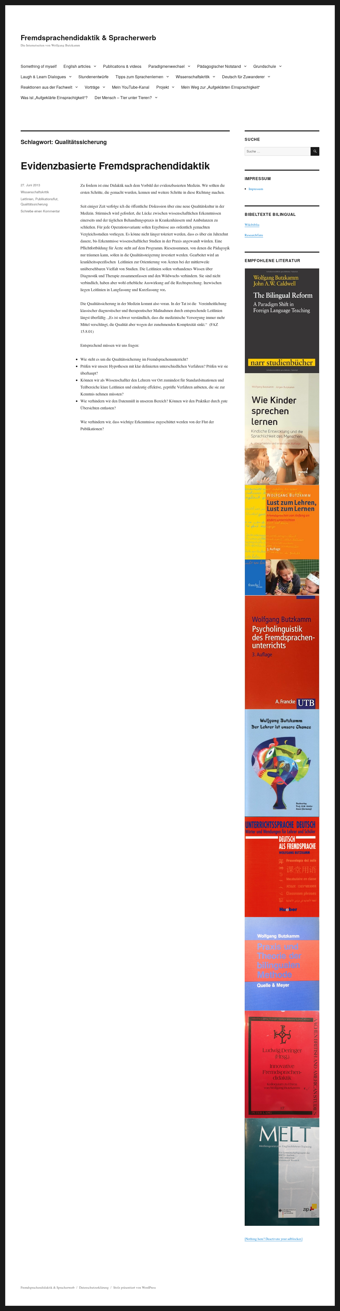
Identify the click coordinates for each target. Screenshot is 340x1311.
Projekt (162, 87)
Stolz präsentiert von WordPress (134, 1287)
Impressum (256, 189)
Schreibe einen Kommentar (40, 211)
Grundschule (264, 66)
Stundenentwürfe (93, 76)
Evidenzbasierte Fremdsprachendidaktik (115, 165)
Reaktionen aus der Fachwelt (46, 87)
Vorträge (92, 87)
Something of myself (39, 66)
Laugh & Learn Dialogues (43, 76)
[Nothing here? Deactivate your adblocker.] (273, 1238)
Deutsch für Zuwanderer (243, 76)
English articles (77, 66)
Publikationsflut (46, 198)
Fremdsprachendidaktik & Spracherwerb (88, 37)
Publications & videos (122, 66)
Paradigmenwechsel (166, 66)
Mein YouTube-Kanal (130, 87)
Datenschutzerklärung (94, 1287)
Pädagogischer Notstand (219, 66)
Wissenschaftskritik (193, 76)
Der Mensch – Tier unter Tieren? (123, 97)
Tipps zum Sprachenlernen (139, 76)
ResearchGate (254, 235)
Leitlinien (27, 198)
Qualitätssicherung (34, 204)
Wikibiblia (252, 224)
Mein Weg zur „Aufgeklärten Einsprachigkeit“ (220, 87)
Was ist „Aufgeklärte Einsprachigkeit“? (54, 97)
